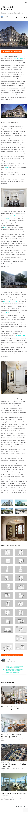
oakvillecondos (9, 669)
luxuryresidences (16, 667)
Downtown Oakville (18, 58)
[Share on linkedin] (24, 18)
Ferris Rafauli (9, 313)
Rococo (5, 227)
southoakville (16, 672)
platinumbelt (8, 670)
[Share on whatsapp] (27, 18)
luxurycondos (9, 667)
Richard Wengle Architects (10, 301)
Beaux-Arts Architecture (13, 216)
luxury (21, 666)
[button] (11, 51)
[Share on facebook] (19, 18)
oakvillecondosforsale (18, 669)
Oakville (7, 167)
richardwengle (9, 672)
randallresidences (16, 670)
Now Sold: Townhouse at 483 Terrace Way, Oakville (11, 735)
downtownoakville (10, 666)
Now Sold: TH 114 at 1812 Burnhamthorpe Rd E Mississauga (13, 708)
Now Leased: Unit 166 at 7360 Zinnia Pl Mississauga (14, 765)
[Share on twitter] (22, 18)
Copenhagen (8, 218)
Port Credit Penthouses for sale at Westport (13, 795)
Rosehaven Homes (20, 335)
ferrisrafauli (17, 666)
